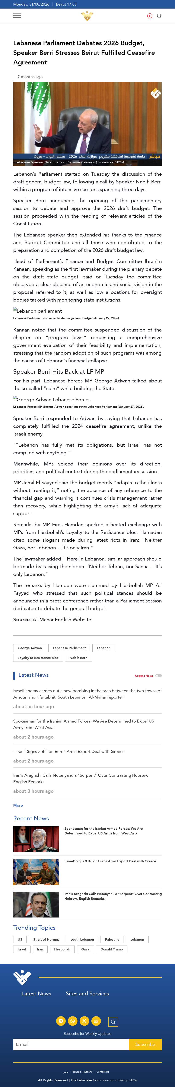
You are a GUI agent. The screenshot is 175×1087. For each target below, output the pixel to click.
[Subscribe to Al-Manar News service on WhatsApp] (72, 1021)
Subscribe (145, 1044)
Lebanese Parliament (69, 648)
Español (88, 1071)
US (20, 939)
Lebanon (104, 648)
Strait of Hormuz (46, 939)
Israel (22, 949)
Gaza (85, 949)
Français (76, 1071)
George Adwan (30, 648)
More (18, 805)
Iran (40, 949)
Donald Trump (112, 949)
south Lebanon (82, 939)
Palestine (112, 939)
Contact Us (102, 1071)
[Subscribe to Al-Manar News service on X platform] (84, 1021)
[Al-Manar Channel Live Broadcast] (96, 1021)
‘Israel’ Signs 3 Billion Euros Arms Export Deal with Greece (69, 751)
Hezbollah (62, 949)
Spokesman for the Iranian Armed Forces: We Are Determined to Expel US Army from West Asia (83, 724)
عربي (66, 1071)
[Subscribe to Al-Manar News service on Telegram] (61, 1021)
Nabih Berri (79, 658)
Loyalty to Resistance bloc (38, 658)
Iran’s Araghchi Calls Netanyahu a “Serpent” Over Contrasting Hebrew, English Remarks (80, 778)
